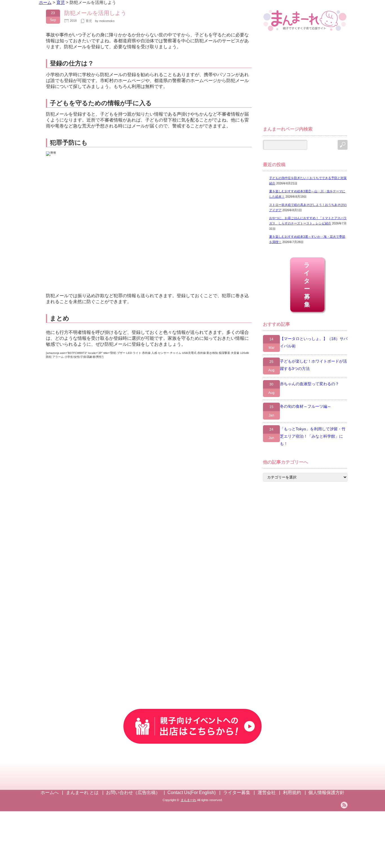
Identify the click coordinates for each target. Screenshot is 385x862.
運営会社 (267, 792)
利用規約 (292, 792)
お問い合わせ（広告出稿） (133, 792)
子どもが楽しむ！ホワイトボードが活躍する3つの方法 (313, 365)
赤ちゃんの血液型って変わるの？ (309, 384)
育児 (89, 21)
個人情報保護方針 (326, 792)
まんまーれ (188, 800)
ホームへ (50, 792)
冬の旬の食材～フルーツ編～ (305, 406)
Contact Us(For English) (191, 792)
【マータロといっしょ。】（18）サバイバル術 (314, 342)
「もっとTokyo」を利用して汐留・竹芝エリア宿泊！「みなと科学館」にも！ (313, 436)
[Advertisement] (305, 81)
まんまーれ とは (82, 792)
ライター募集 (307, 285)
